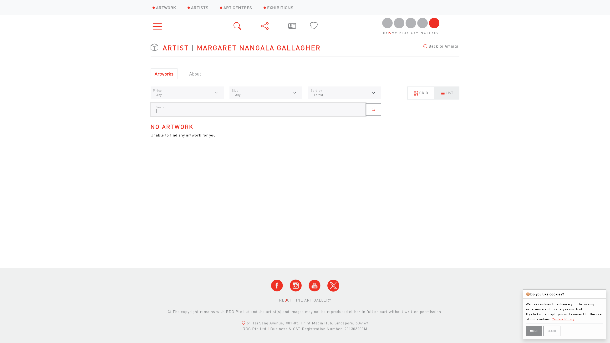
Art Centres (238, 7)
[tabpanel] (305, 119)
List (449, 93)
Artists (199, 7)
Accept (534, 330)
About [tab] (195, 74)
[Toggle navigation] (159, 26)
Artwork (166, 7)
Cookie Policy (563, 319)
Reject (552, 330)
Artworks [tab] (164, 74)
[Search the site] (238, 26)
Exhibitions (280, 7)
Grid (423, 93)
